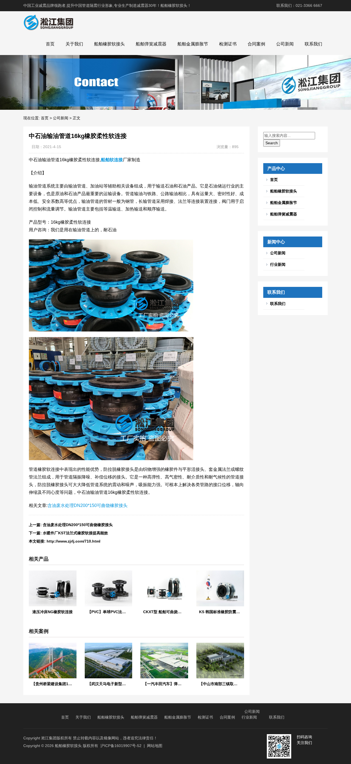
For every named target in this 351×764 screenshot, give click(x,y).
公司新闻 (285, 44)
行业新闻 (277, 264)
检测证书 (228, 44)
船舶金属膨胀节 (192, 44)
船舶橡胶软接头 (109, 44)
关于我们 (74, 44)
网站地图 (154, 745)
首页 (50, 44)
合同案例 (256, 44)
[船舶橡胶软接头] (48, 22)
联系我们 (313, 44)
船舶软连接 (112, 159)
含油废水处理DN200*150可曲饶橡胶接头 (87, 505)
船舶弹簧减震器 (151, 44)
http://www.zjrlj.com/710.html (73, 541)
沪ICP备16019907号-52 (120, 745)
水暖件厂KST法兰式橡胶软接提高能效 (75, 533)
